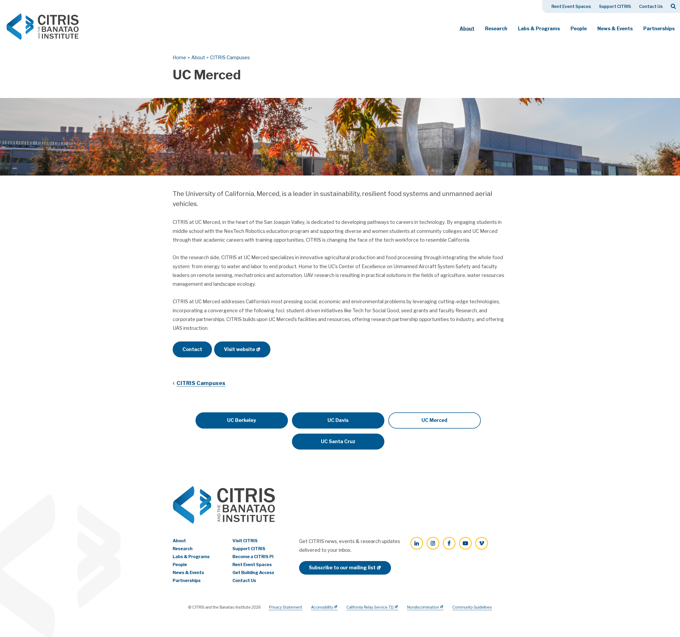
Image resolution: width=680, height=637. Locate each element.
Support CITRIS (615, 6)
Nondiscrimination (423, 607)
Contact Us (651, 6)
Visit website (239, 349)
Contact (192, 349)
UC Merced (434, 420)
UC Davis (338, 420)
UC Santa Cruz (338, 441)
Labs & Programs (539, 28)
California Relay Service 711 (370, 607)
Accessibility (322, 607)
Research (496, 28)
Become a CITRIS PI (253, 556)
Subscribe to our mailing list (342, 567)
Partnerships (659, 28)
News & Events (615, 28)
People (579, 28)
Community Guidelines (472, 607)
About (467, 28)
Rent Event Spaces (571, 6)
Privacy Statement (285, 607)
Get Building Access (253, 572)
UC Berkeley (241, 420)
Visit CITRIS (245, 540)
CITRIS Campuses (201, 383)
